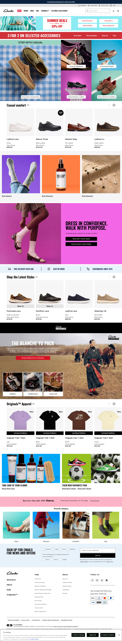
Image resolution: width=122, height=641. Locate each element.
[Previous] (109, 105)
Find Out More (94, 500)
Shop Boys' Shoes (69, 489)
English (65, 559)
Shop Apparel (7, 196)
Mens (32, 11)
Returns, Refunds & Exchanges (43, 589)
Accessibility (66, 589)
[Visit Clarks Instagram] (97, 580)
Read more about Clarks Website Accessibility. (66, 626)
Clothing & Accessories (59, 11)
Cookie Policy (36, 620)
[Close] (119, 635)
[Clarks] (8, 10)
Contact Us (38, 579)
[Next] (114, 105)
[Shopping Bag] (118, 11)
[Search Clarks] (98, 11)
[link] (20, 129)
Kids (37, 11)
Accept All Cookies (107, 635)
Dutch (47, 559)
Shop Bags (77, 35)
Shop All (105, 35)
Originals (72, 549)
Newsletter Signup (66, 620)
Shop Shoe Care (8, 489)
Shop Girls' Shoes (84, 489)
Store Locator (38, 600)
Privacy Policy (84, 561)
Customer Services (40, 582)
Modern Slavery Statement (50, 620)
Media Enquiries (67, 586)
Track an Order (39, 608)
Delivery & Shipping (40, 586)
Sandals (87, 25)
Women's (87, 21)
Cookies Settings (78, 635)
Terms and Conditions (41, 604)
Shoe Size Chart (39, 597)
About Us (65, 579)
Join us (97, 555)
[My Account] (113, 11)
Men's (109, 21)
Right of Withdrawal (40, 611)
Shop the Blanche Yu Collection (33, 358)
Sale (19, 11)
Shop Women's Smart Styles (81, 244)
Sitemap (65, 593)
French (56, 559)
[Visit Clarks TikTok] (102, 580)
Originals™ (45, 11)
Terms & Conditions (13, 620)
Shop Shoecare (47, 196)
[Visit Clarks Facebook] (92, 580)
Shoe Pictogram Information (43, 593)
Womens (48, 549)
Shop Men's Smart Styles (81, 239)
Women (26, 11)
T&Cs (114, 35)
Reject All (92, 635)
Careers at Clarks (67, 582)
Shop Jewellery (91, 35)
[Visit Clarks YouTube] (107, 580)
